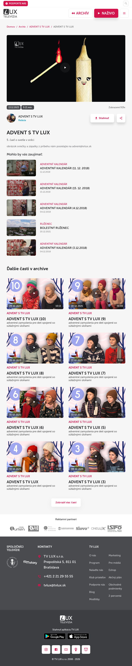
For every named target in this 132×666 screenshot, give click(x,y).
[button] (102, 118)
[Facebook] (56, 649)
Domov (11, 26)
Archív (82, 13)
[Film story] (30, 562)
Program (94, 562)
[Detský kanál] (86, 649)
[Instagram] (46, 649)
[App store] (78, 636)
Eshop (112, 570)
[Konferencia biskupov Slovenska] (12, 563)
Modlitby (94, 599)
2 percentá (115, 595)
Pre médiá (115, 562)
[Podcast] (76, 649)
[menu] (124, 13)
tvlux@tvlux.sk (55, 585)
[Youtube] (66, 649)
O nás (92, 555)
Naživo (108, 13)
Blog (92, 592)
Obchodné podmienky (115, 586)
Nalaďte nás (96, 570)
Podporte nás (17, 3)
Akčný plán (115, 577)
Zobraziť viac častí (66, 502)
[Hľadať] (126, 3)
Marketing (115, 555)
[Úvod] (10, 13)
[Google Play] (55, 636)
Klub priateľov (97, 577)
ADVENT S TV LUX (39, 26)
